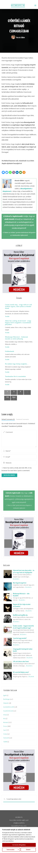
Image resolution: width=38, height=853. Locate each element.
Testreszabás (10, 849)
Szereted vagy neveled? (20, 638)
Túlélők (5, 742)
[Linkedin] (17, 172)
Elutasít (28, 849)
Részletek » (16, 579)
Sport (4, 730)
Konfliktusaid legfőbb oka (20, 615)
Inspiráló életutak (8, 711)
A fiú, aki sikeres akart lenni (21, 661)
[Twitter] (6, 172)
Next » (13, 398)
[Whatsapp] (10, 172)
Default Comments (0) (8, 419)
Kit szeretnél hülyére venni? (21, 672)
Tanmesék (6, 738)
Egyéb (4, 695)
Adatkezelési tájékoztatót (20, 235)
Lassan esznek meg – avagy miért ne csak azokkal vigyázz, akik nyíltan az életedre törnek (18, 306)
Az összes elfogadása (19, 845)
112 (7, 397)
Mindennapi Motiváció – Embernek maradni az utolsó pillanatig (16, 338)
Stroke (5, 734)
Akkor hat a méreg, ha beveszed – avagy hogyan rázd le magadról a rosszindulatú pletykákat (18, 322)
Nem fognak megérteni (19, 583)
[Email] (20, 172)
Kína (4, 718)
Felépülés (5, 703)
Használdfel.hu (18, 6)
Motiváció (5, 722)
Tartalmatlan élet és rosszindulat (15, 376)
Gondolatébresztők (8, 707)
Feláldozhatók (9, 351)
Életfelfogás (6, 699)
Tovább (7, 316)
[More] (24, 172)
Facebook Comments (22, 419)
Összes (5, 726)
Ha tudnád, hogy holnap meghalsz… (17, 364)
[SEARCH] (4, 799)
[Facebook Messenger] (3, 172)
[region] (19, 840)
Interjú (5, 715)
